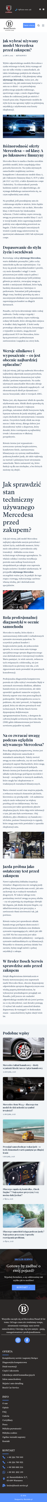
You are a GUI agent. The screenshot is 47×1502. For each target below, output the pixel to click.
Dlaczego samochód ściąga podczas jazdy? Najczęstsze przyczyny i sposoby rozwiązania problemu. (23, 1234)
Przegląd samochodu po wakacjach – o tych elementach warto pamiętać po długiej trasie (23, 1149)
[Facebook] (40, 9)
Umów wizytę (29, 25)
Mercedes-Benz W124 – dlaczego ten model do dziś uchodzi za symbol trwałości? (20, 1107)
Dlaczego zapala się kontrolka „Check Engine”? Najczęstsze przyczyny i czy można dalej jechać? (21, 1192)
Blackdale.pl (28, 1499)
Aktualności (21, 56)
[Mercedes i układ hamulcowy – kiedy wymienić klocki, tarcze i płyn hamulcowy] (23, 1049)
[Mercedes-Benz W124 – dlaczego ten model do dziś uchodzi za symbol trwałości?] (23, 1089)
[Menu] (43, 25)
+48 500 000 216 (24, 9)
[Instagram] (43, 9)
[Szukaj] (38, 25)
